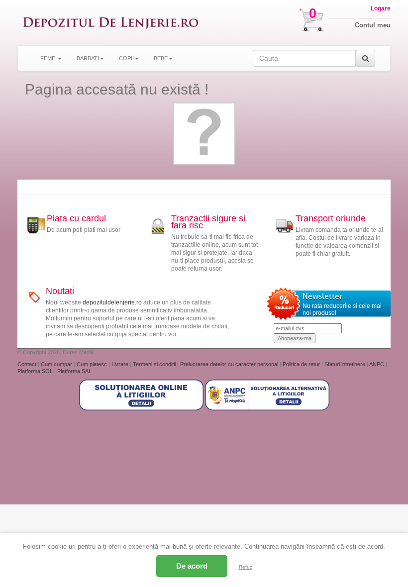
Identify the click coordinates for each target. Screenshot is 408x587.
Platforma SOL (35, 371)
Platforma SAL (74, 371)
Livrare (120, 364)
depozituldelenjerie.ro (112, 302)
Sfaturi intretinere (345, 364)
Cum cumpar (57, 364)
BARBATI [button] (88, 58)
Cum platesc (92, 364)
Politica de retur (302, 364)
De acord (191, 566)
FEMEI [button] (48, 58)
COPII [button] (126, 58)
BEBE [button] (161, 58)
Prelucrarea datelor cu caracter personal (230, 364)
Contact (27, 364)
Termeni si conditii (155, 364)
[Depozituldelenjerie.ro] (110, 22)
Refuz (245, 567)
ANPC (376, 364)
